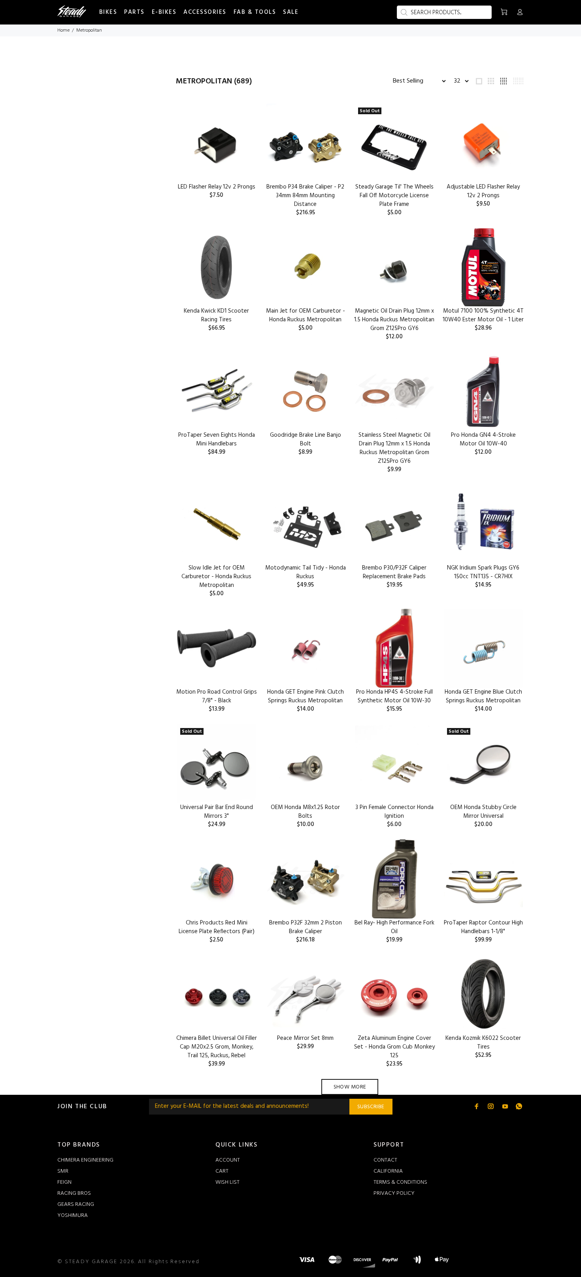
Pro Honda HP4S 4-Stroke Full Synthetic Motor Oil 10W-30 (394, 696)
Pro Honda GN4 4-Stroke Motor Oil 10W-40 (483, 439)
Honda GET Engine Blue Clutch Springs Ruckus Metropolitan (483, 696)
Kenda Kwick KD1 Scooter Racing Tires (216, 315)
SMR (62, 1171)
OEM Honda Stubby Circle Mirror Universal (483, 812)
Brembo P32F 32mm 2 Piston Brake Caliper (305, 927)
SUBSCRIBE (371, 1106)
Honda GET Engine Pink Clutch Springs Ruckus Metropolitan (305, 696)
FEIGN (64, 1182)
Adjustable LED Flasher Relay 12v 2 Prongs (483, 191)
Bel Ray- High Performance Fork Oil (394, 927)
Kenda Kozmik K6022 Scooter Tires (483, 1043)
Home (63, 30)
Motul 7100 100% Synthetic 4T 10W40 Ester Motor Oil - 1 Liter (483, 315)
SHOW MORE (350, 1087)
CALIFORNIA (388, 1171)
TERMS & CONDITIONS (400, 1182)
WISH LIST (227, 1182)
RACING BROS (74, 1193)
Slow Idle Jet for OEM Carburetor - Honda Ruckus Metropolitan (216, 576)
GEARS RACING (75, 1204)
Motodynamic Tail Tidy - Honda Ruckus (305, 572)
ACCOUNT (227, 1160)
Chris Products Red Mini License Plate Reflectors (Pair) (217, 927)
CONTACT (385, 1160)
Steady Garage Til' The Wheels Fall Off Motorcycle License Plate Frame (394, 195)
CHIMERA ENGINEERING (85, 1160)
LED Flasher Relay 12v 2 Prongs (216, 187)
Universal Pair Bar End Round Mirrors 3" (216, 812)
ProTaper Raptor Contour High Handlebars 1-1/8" (483, 927)
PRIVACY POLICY (394, 1193)
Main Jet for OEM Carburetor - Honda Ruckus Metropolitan (305, 315)
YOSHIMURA (72, 1215)
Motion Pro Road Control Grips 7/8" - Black (216, 696)
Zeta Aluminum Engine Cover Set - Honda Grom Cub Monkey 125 (394, 1047)
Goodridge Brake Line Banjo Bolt (305, 439)
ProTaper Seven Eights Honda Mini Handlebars (216, 439)
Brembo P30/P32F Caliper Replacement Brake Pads (394, 572)
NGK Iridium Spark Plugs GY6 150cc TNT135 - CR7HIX (483, 572)
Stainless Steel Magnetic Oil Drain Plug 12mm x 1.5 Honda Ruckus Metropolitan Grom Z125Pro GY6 (394, 448)
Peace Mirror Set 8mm (305, 1038)
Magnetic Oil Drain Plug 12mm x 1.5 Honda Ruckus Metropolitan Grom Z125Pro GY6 (394, 319)
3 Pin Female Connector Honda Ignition (394, 812)
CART (221, 1171)
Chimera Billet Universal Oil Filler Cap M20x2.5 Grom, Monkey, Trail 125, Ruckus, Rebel (216, 1047)
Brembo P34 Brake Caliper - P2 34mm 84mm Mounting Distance (305, 195)
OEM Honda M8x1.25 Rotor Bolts (305, 812)
